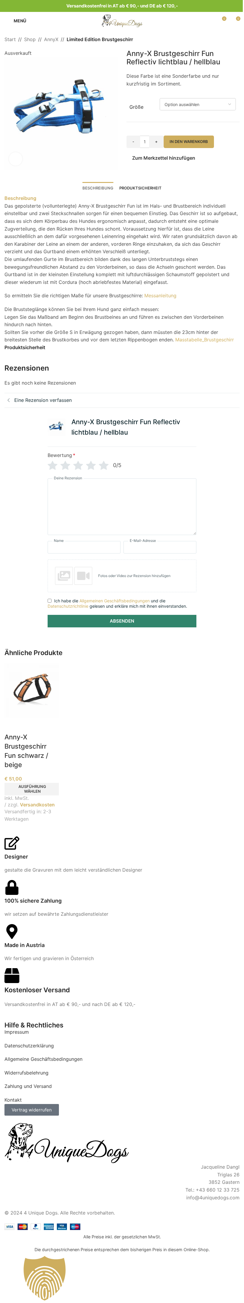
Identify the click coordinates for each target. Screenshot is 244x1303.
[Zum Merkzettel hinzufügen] (26, 725)
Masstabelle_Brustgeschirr (204, 340)
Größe (136, 107)
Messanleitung (160, 295)
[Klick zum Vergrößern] (15, 159)
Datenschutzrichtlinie (68, 606)
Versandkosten (37, 805)
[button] (10, 110)
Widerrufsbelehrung (26, 1073)
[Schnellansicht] (11, 725)
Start (10, 39)
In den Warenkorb (189, 141)
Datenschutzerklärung (29, 1046)
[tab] (97, 188)
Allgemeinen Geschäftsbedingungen (114, 600)
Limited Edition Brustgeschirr (100, 39)
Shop (30, 39)
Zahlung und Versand (28, 1086)
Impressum (16, 1032)
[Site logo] (122, 20)
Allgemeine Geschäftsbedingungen (43, 1059)
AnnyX (51, 39)
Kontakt (13, 1100)
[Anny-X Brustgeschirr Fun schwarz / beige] (31, 690)
